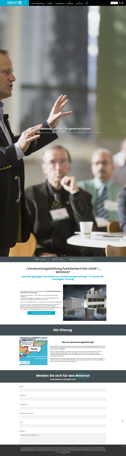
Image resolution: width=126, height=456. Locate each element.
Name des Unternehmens (27, 413)
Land (21, 422)
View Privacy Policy (65, 452)
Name (21, 386)
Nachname (23, 395)
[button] (2, 131)
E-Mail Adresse (24, 404)
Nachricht (22, 431)
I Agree (64, 453)
